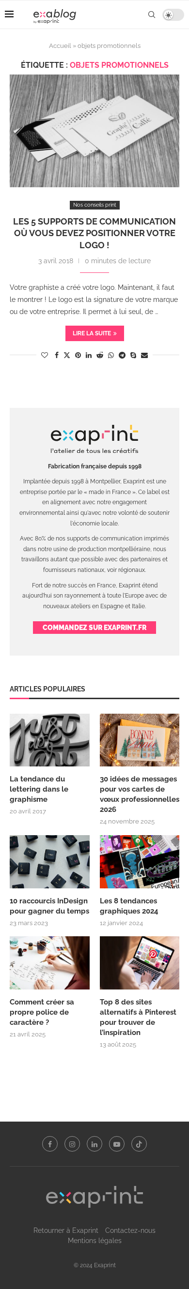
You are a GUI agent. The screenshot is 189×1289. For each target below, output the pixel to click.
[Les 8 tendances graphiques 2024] (140, 861)
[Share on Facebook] (57, 355)
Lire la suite (92, 333)
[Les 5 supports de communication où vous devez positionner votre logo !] (94, 131)
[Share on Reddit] (99, 355)
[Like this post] (44, 355)
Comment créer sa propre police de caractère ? (42, 1012)
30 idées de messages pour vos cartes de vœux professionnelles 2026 (139, 794)
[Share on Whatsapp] (111, 355)
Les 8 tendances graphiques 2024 (129, 906)
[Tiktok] (139, 1144)
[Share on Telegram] (122, 355)
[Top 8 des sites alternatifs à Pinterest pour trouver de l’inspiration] (140, 962)
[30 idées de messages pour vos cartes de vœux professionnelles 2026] (140, 740)
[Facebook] (50, 1144)
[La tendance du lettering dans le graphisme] (50, 740)
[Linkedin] (94, 1144)
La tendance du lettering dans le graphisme (39, 789)
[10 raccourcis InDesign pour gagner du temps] (50, 861)
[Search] (152, 14)
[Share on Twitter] (66, 355)
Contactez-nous (130, 1230)
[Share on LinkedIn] (89, 355)
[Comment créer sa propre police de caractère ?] (50, 962)
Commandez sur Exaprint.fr (94, 627)
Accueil (60, 45)
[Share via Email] (144, 355)
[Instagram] (72, 1144)
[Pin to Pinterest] (78, 355)
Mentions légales (95, 1240)
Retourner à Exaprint (65, 1230)
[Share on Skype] (133, 355)
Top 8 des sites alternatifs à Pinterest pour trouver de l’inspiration (138, 1017)
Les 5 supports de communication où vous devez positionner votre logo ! (94, 233)
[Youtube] (117, 1144)
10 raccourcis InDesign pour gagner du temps (49, 906)
